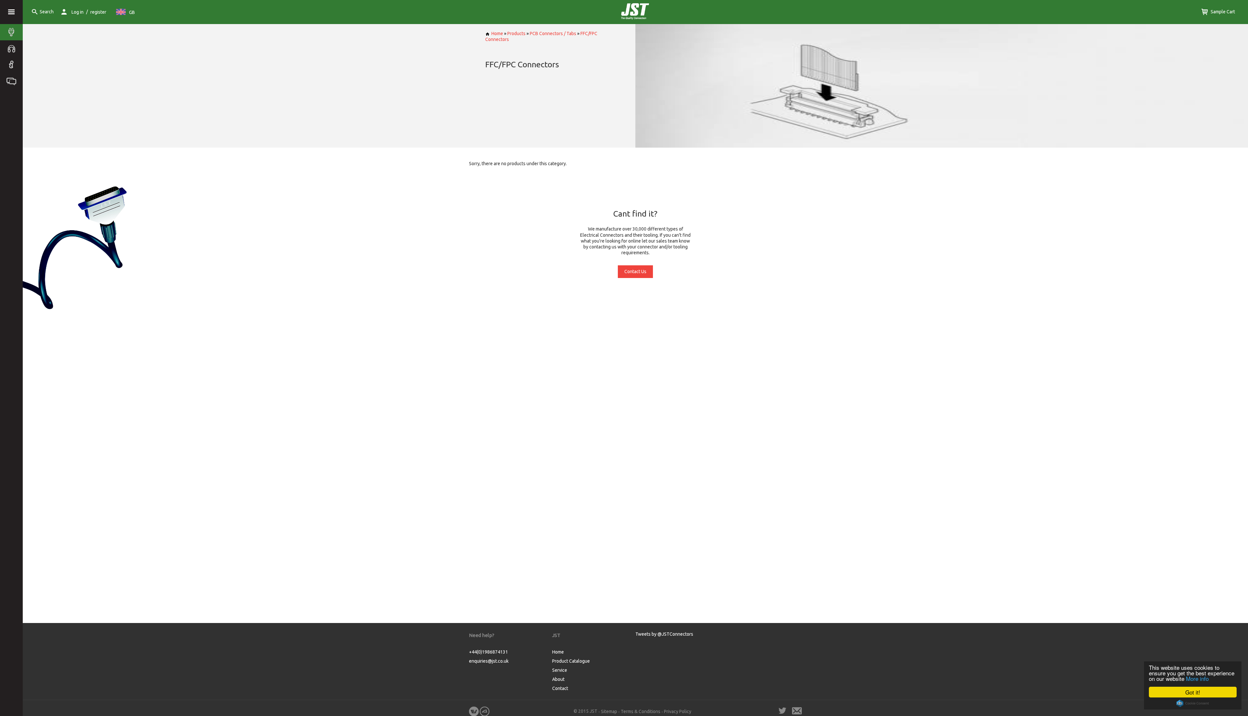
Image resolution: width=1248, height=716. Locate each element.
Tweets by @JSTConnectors (664, 634)
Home (497, 33)
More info (1197, 678)
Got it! (1192, 692)
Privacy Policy (677, 711)
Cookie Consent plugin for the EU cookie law (1192, 703)
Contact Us (635, 271)
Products (516, 33)
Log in (78, 12)
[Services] (13, 48)
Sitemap (609, 711)
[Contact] (13, 81)
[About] (13, 65)
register (98, 12)
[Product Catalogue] (13, 32)
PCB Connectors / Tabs (553, 33)
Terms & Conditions (640, 711)
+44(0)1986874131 (488, 652)
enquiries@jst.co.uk (489, 661)
